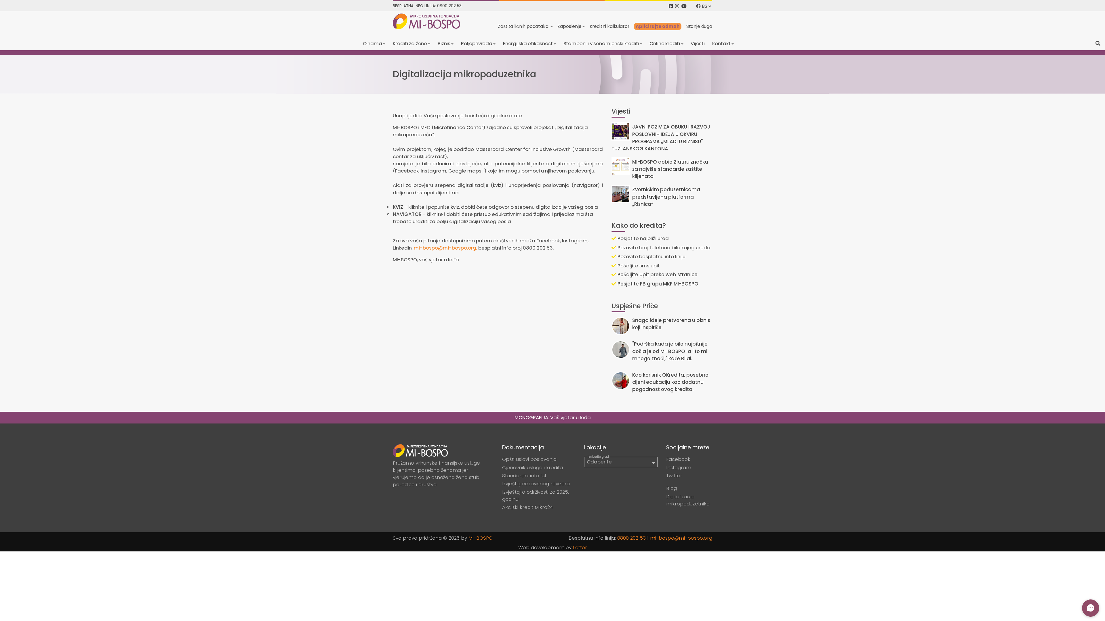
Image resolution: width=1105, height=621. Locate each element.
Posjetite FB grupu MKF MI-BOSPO (657, 283)
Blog (671, 488)
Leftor (580, 547)
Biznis (444, 43)
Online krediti (664, 43)
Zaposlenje (569, 26)
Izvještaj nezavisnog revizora (536, 483)
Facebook (678, 459)
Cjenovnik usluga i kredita (532, 467)
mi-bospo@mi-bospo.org (681, 537)
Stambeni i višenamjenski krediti (601, 43)
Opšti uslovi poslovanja (529, 459)
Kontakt (721, 43)
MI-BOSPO (480, 537)
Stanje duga (699, 26)
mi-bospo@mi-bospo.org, (445, 247)
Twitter (674, 475)
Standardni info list (524, 475)
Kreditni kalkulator (609, 26)
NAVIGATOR (407, 214)
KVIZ (398, 207)
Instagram (678, 467)
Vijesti (698, 43)
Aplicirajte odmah (658, 26)
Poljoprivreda (476, 43)
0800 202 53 (631, 537)
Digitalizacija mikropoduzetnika (688, 500)
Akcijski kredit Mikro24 (527, 507)
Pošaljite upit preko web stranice (657, 274)
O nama (372, 43)
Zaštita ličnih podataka (523, 26)
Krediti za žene (410, 43)
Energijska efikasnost (528, 43)
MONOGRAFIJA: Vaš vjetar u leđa (553, 417)
